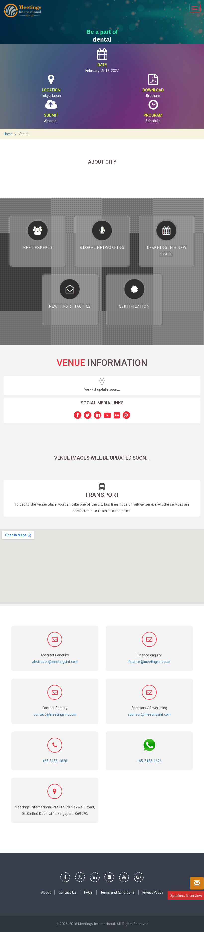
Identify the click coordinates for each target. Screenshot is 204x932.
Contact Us (67, 892)
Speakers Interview (186, 895)
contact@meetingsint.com (55, 714)
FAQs (88, 892)
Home (8, 133)
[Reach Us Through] (197, 883)
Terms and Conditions (117, 892)
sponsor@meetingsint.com (149, 714)
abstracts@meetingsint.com (55, 661)
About (46, 892)
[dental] (22, 10)
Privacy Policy (152, 892)
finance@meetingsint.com (149, 661)
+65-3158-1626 (54, 760)
